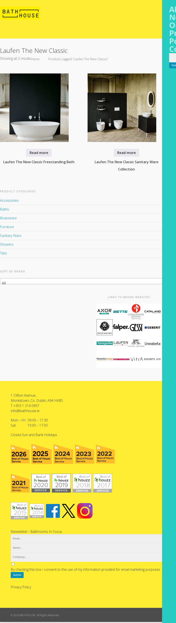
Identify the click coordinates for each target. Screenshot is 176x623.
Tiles (3, 253)
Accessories (9, 200)
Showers (7, 244)
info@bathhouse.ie (25, 410)
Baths (4, 209)
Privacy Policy (21, 587)
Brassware (8, 218)
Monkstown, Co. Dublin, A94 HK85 (37, 400)
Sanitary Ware (10, 235)
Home (35, 59)
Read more (39, 152)
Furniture (7, 226)
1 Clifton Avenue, (23, 395)
